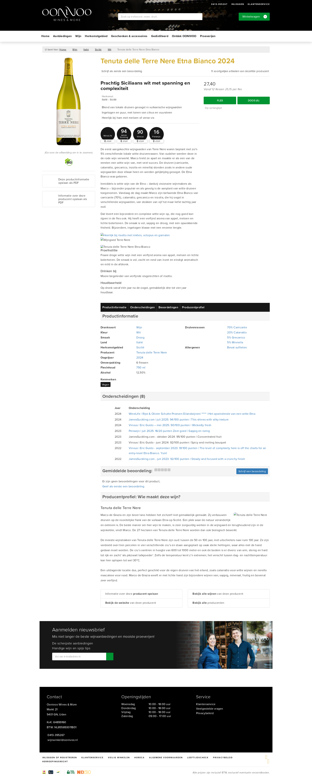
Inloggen (237, 4)
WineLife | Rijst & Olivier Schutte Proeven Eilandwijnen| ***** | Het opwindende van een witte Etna (192, 414)
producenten (208, 603)
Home (45, 36)
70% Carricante (237, 327)
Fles (220, 100)
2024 (139, 357)
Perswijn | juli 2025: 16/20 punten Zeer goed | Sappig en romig (169, 431)
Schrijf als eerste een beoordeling (121, 71)
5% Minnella (235, 342)
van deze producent (130, 603)
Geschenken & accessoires (129, 36)
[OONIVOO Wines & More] (80, 14)
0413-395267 (219, 4)
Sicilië (98, 49)
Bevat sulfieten (237, 347)
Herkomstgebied (96, 36)
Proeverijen (208, 36)
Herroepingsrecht (55, 761)
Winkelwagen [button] (254, 16)
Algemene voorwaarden (166, 757)
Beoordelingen (168, 307)
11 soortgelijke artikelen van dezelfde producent (240, 71)
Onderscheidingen (142, 307)
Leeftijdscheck (198, 757)
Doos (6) (253, 100)
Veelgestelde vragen (209, 709)
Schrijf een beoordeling (252, 471)
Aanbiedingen (62, 36)
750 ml (140, 367)
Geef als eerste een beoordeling (123, 486)
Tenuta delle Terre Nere (151, 352)
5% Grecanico (236, 337)
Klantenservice (259, 4)
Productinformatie (114, 307)
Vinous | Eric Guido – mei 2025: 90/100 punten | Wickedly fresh (170, 425)
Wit (109, 49)
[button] (108, 134)
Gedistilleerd (159, 36)
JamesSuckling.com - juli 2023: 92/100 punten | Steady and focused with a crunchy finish (187, 459)
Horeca (139, 757)
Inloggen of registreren (59, 757)
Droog (140, 337)
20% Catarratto (237, 332)
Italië (86, 49)
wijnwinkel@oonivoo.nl (62, 740)
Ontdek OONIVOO (184, 36)
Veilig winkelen (119, 757)
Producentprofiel (193, 307)
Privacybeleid (205, 713)
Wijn (78, 36)
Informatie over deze (131, 594)
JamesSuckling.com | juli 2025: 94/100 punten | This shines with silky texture (179, 419)
